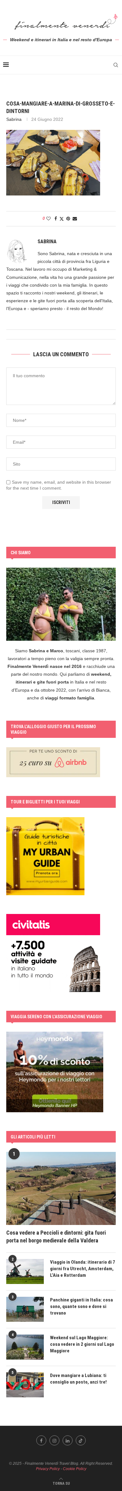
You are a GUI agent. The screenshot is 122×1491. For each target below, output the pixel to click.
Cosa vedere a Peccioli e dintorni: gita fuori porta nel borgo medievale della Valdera (56, 1236)
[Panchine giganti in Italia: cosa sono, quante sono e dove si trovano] (25, 1309)
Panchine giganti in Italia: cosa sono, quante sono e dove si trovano (81, 1306)
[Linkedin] (68, 1440)
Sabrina (14, 119)
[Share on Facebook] (55, 218)
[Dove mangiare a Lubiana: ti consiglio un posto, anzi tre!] (25, 1384)
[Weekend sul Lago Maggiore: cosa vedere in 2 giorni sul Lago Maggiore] (25, 1347)
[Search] (116, 65)
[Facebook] (41, 1440)
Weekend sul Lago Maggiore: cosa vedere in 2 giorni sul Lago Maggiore (82, 1344)
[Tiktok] (81, 1440)
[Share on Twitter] (61, 218)
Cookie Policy (74, 1469)
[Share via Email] (75, 218)
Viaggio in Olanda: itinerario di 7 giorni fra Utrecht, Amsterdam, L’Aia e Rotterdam (82, 1268)
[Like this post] (48, 218)
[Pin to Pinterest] (68, 218)
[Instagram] (54, 1440)
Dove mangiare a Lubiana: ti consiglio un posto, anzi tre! (78, 1379)
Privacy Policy (48, 1469)
